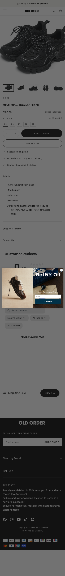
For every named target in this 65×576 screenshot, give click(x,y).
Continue (48, 301)
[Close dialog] (61, 270)
